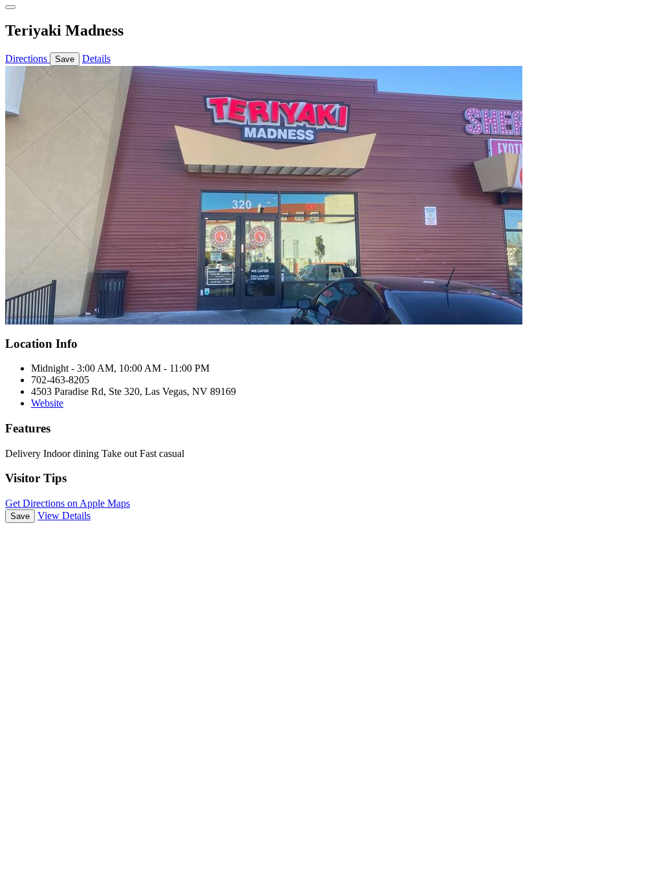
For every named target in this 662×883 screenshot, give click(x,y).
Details (96, 58)
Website (47, 403)
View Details (64, 515)
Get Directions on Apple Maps (67, 503)
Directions (27, 58)
